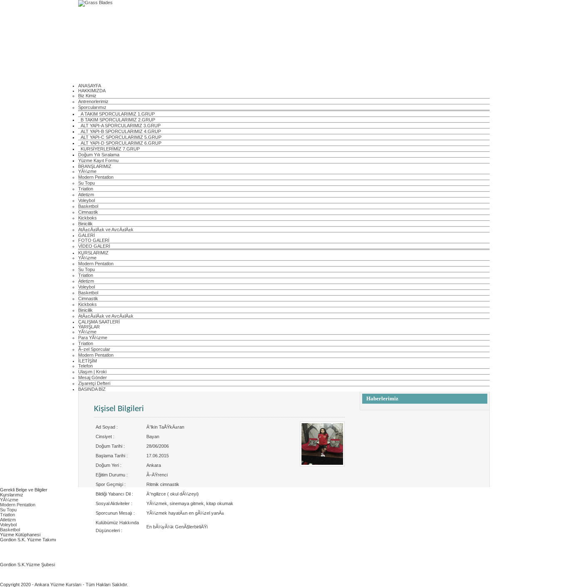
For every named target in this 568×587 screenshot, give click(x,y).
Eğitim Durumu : (112, 474)
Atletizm (86, 194)
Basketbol (88, 206)
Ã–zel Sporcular (94, 349)
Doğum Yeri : (108, 465)
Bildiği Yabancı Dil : (114, 493)
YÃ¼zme (87, 171)
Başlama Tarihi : (112, 455)
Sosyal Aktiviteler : (114, 503)
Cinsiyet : (105, 436)
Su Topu (86, 182)
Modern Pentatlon (96, 177)
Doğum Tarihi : (110, 446)
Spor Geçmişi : (111, 484)
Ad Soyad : (107, 426)
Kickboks (87, 217)
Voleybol (86, 200)
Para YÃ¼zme (92, 337)
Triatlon (85, 188)
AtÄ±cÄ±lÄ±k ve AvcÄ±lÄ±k (105, 229)
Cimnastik (88, 212)
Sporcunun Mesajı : (115, 513)
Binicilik (85, 223)
